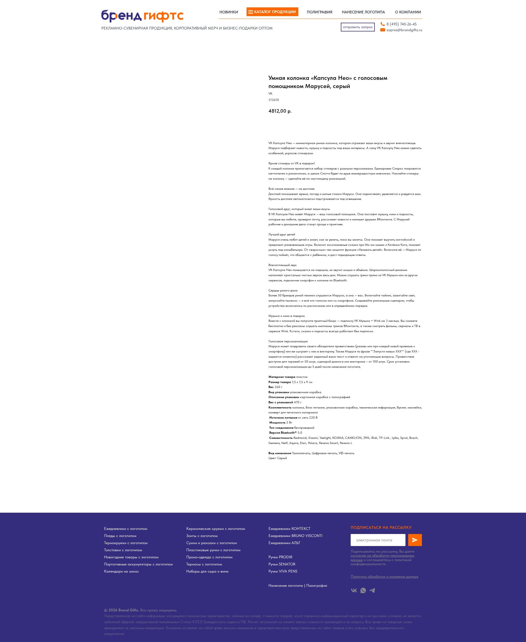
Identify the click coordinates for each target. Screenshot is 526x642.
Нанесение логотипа (285, 585)
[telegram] (372, 590)
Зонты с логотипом (202, 535)
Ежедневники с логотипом (125, 528)
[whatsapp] (363, 590)
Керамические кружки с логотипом (215, 528)
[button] (358, 27)
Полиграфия (316, 585)
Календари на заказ (121, 571)
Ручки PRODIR (280, 557)
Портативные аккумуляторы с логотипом (138, 564)
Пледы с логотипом (120, 535)
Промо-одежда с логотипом (209, 557)
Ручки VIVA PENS (282, 571)
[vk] (354, 590)
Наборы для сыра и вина (207, 571)
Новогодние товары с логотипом (131, 557)
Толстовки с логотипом (123, 550)
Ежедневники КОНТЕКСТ (289, 528)
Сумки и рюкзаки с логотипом (211, 543)
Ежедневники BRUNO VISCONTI (295, 535)
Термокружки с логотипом (126, 543)
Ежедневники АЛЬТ (284, 543)
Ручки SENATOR (281, 564)
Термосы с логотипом (204, 564)
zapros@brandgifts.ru (404, 30)
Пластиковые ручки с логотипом (213, 550)
